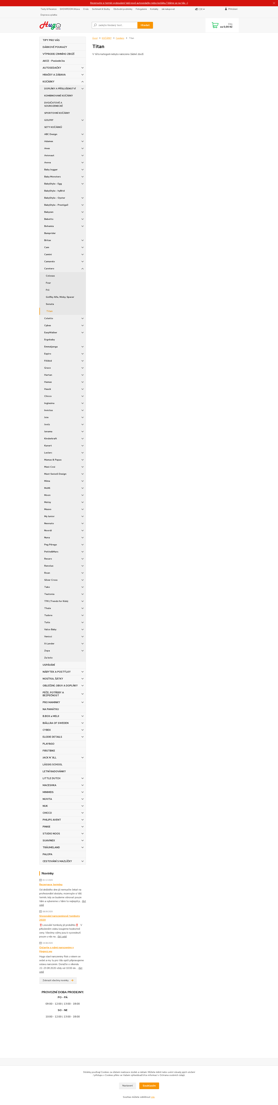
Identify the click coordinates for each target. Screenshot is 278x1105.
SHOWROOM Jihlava (70, 9)
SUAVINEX (49, 840)
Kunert (48, 445)
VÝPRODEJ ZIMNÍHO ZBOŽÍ (58, 54)
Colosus (50, 275)
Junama (48, 431)
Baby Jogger (51, 169)
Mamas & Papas (52, 459)
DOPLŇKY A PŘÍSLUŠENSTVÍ (60, 88)
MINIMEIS (48, 792)
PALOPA (47, 854)
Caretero (49, 268)
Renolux (48, 565)
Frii (47, 289)
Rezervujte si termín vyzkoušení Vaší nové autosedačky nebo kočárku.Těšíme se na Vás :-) (139, 3)
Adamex (48, 141)
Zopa (47, 650)
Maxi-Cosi (49, 466)
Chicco (48, 396)
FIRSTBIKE (49, 750)
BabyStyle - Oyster (54, 197)
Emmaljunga (51, 346)
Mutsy (47, 502)
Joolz (47, 424)
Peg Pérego (50, 544)
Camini (48, 254)
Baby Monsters (52, 176)
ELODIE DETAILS (52, 736)
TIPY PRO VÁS (51, 40)
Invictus (48, 410)
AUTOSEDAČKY (52, 67)
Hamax (48, 382)
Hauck (47, 389)
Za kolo (48, 657)
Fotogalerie (141, 9)
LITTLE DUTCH (51, 778)
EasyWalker (50, 332)
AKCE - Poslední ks (54, 61)
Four (48, 282)
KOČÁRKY (48, 81)
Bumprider (50, 233)
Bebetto (48, 219)
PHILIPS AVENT (52, 819)
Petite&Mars (51, 551)
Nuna (47, 537)
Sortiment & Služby (101, 9)
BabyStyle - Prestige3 (56, 204)
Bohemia (49, 226)
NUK (45, 806)
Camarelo (49, 261)
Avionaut (49, 155)
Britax (47, 240)
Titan (49, 311)
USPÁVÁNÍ (49, 665)
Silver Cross (50, 580)
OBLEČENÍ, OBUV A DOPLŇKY (60, 685)
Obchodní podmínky (122, 9)
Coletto (48, 318)
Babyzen (48, 212)
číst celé (62, 936)
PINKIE (46, 826)
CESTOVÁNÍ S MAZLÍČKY (57, 861)
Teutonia (49, 594)
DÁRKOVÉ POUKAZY (55, 47)
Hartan (48, 374)
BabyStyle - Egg (53, 183)
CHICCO (47, 812)
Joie (46, 417)
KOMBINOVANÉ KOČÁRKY (58, 95)
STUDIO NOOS (51, 833)
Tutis (47, 622)
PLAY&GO (48, 743)
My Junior (49, 516)
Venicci (48, 636)
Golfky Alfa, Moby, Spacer (60, 297)
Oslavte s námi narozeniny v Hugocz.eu (56, 949)
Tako (47, 587)
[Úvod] (64, 25)
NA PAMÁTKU (51, 709)
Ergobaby (49, 339)
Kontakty (154, 9)
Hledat (145, 25)
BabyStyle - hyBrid (54, 190)
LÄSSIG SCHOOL (52, 764)
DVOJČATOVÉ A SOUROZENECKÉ (53, 104)
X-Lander (49, 643)
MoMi (47, 488)
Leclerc (48, 452)
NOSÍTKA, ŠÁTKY (53, 678)
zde (153, 1097)
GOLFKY (48, 120)
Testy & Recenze (48, 9)
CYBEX (47, 730)
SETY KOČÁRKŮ (53, 127)
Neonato (49, 523)
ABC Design (50, 134)
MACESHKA (49, 785)
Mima (47, 481)
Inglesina (49, 403)
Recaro (48, 558)
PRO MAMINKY (51, 702)
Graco (47, 367)
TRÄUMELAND (51, 847)
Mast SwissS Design (55, 473)
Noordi (48, 530)
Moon (47, 495)
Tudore (48, 615)
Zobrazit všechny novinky (56, 980)
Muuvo (47, 509)
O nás (86, 9)
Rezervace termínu (50, 884)
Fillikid (48, 360)
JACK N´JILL (49, 757)
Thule (47, 608)
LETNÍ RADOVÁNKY (54, 771)
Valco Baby (50, 629)
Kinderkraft (50, 438)
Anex (47, 148)
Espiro (47, 353)
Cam (46, 247)
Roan (47, 572)
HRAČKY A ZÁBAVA (54, 74)
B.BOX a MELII (51, 716)
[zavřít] (274, 3)
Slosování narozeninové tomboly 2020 (59, 918)
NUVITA (47, 799)
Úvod (94, 38)
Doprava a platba (49, 14)
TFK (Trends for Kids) (56, 601)
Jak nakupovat (168, 9)
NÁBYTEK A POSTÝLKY (57, 671)
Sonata (50, 304)
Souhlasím (149, 1085)
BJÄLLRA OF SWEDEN (56, 723)
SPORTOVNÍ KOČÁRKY (57, 113)
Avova (47, 162)
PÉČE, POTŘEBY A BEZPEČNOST (53, 694)
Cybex (47, 325)
